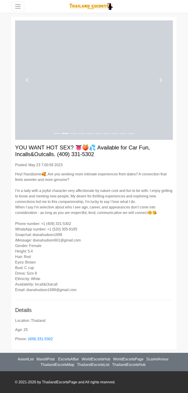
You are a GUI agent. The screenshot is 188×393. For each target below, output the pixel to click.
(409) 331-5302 (40, 339)
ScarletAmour (157, 359)
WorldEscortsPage (128, 359)
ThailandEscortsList (93, 365)
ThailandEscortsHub (129, 365)
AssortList (26, 359)
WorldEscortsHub (96, 359)
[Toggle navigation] (17, 6)
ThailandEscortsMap (57, 365)
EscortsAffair (68, 359)
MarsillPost (45, 359)
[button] (27, 80)
